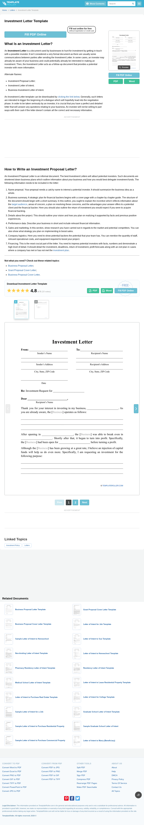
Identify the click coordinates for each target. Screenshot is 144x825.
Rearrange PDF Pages (87, 783)
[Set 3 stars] (18, 290)
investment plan (61, 250)
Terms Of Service (119, 783)
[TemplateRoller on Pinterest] (66, 798)
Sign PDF (81, 775)
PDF (115, 81)
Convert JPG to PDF (11, 791)
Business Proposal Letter (20, 266)
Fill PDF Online (35, 34)
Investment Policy (13, 545)
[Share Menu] (138, 795)
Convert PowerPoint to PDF (14, 787)
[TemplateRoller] (9, 3)
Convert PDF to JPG (50, 767)
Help (114, 771)
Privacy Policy (118, 779)
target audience (19, 204)
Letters (27, 545)
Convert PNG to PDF (11, 775)
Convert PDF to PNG (50, 771)
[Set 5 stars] (27, 290)
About (114, 767)
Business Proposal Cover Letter (24, 275)
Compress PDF (83, 779)
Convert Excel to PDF (11, 771)
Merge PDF (82, 771)
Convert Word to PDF (11, 767)
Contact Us (117, 787)
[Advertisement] (72, 138)
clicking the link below (69, 97)
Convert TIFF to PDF (11, 783)
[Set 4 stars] (22, 290)
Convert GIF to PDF (11, 779)
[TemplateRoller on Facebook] (72, 798)
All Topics (116, 791)
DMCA (114, 775)
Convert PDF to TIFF (50, 779)
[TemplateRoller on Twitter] (77, 798)
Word (132, 81)
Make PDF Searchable (87, 787)
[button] (136, 408)
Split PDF (81, 767)
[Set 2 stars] (13, 290)
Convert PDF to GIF (50, 775)
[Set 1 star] (9, 290)
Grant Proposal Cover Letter (22, 270)
